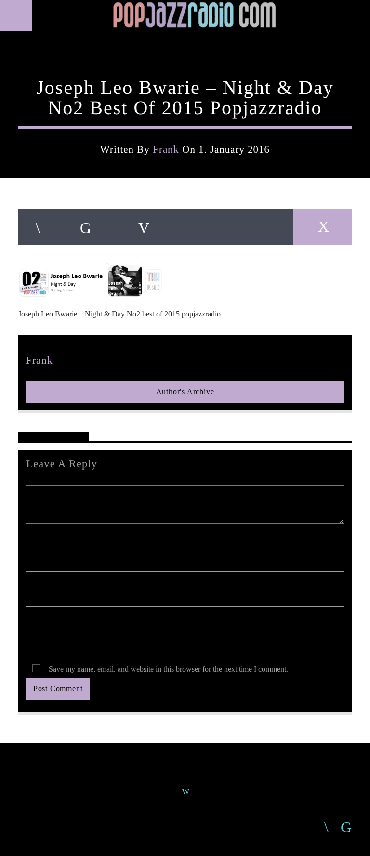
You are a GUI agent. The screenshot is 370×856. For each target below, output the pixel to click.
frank (166, 149)
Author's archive (185, 391)
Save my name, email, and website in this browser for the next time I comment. (168, 669)
